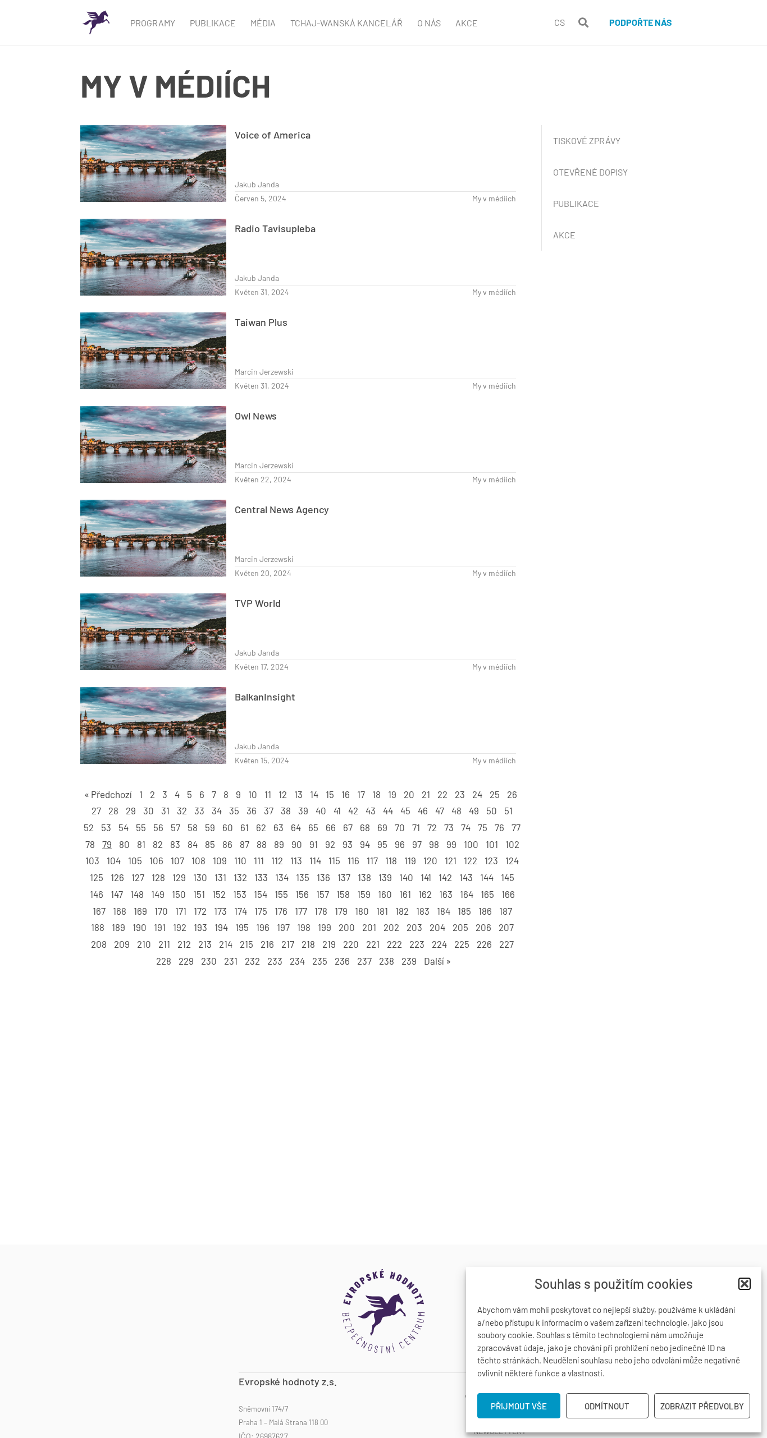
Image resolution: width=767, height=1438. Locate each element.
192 (179, 927)
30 (148, 810)
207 (506, 927)
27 (96, 810)
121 (450, 860)
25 (495, 794)
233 (274, 960)
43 (371, 810)
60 (227, 827)
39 (303, 810)
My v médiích (494, 198)
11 (267, 794)
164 (466, 894)
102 (512, 844)
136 (323, 877)
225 (461, 944)
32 (182, 810)
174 (240, 910)
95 (382, 844)
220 (351, 944)
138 (364, 877)
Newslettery (499, 1431)
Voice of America (273, 134)
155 (281, 894)
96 (400, 844)
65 (313, 827)
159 (364, 894)
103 (92, 860)
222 (394, 944)
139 (385, 877)
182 (402, 910)
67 (348, 827)
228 (163, 960)
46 (423, 810)
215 (246, 944)
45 (405, 810)
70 (400, 827)
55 (141, 827)
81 (141, 844)
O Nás (429, 22)
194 (221, 927)
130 (200, 877)
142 (445, 877)
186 (485, 910)
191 (160, 927)
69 (382, 827)
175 (260, 910)
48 (456, 810)
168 (119, 910)
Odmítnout (607, 1406)
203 (414, 927)
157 (322, 894)
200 (347, 927)
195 (242, 927)
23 (460, 794)
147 (117, 894)
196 (263, 927)
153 (239, 894)
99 (451, 844)
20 (409, 794)
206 (483, 927)
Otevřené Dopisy (590, 172)
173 (220, 910)
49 (474, 810)
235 (319, 960)
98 (434, 844)
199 (324, 927)
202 (391, 927)
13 (298, 794)
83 (175, 844)
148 (137, 894)
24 (477, 794)
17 (361, 794)
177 (301, 910)
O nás (515, 1381)
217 (287, 944)
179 (341, 910)
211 (164, 944)
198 (304, 927)
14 (314, 794)
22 (442, 794)
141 (426, 877)
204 (437, 927)
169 (140, 910)
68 (365, 827)
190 (140, 927)
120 (430, 860)
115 (334, 860)
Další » (437, 960)
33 (199, 810)
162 (425, 894)
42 (353, 810)
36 (251, 810)
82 (158, 844)
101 (492, 844)
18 (376, 794)
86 (227, 844)
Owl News (256, 415)
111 (259, 860)
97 (417, 844)
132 (240, 877)
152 (219, 894)
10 (252, 794)
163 (446, 894)
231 (231, 960)
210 (144, 944)
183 (423, 910)
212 (184, 944)
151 (199, 894)
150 (179, 894)
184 (443, 910)
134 (282, 877)
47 (439, 810)
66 (331, 827)
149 (158, 894)
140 (406, 877)
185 (464, 910)
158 (343, 894)
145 (507, 877)
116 (353, 860)
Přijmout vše (519, 1406)
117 (372, 860)
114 (315, 860)
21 (426, 794)
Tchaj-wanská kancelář (346, 22)
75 (482, 827)
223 (416, 944)
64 (296, 827)
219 (329, 944)
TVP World (258, 603)
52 (89, 827)
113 (296, 860)
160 (385, 894)
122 (470, 860)
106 (156, 860)
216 (267, 944)
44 (388, 810)
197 (283, 927)
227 (506, 944)
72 (432, 827)
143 (466, 877)
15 (330, 794)
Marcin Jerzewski (264, 371)
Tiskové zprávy (586, 140)
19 (392, 794)
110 (240, 860)
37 (268, 810)
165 (487, 894)
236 (342, 960)
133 (261, 877)
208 (99, 944)
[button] (744, 1283)
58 (193, 827)
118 (391, 860)
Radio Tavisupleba (275, 228)
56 (158, 827)
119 (410, 860)
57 (175, 827)
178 (320, 910)
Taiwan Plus (261, 322)
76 (499, 827)
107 (177, 860)
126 (117, 877)
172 (200, 910)
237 (364, 960)
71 (416, 827)
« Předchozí (108, 794)
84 (193, 844)
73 (449, 827)
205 (460, 927)
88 (262, 844)
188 (97, 927)
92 (330, 844)
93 (348, 844)
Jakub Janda (257, 184)
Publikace (213, 22)
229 (186, 960)
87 (244, 844)
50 (491, 810)
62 (261, 827)
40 (321, 810)
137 (343, 877)
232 (252, 960)
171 (180, 910)
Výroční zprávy (495, 1398)
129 (179, 877)
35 (234, 810)
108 (198, 860)
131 (220, 877)
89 (279, 844)
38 (286, 810)
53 (106, 827)
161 (405, 894)
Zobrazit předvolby (702, 1406)
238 (386, 960)
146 (96, 894)
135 (302, 877)
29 (131, 810)
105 (135, 860)
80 (124, 844)
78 (90, 844)
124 (512, 860)
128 (158, 877)
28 (113, 810)
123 (491, 860)
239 (409, 960)
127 (137, 877)
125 (96, 877)
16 (345, 794)
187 (505, 910)
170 (161, 910)
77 (516, 827)
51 (508, 810)
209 (122, 944)
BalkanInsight (265, 696)
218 (308, 944)
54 (123, 827)
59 (210, 827)
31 (165, 810)
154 (260, 894)
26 (512, 794)
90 (296, 844)
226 (484, 944)
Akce (466, 22)
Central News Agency (282, 509)
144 (487, 877)
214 (225, 944)
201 (369, 927)
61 (244, 827)
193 (200, 927)
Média (263, 22)
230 (209, 960)
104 (114, 860)
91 (313, 844)
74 (466, 827)
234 (297, 960)
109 (220, 860)
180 (362, 910)
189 (118, 927)
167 (99, 910)
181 (382, 910)
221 (373, 944)
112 (277, 860)
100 (471, 844)
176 (281, 910)
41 (337, 810)
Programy (152, 22)
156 (302, 894)
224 (439, 944)
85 (210, 844)
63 (278, 827)
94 (365, 844)
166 (508, 894)
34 (217, 810)
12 (283, 794)
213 (205, 944)
